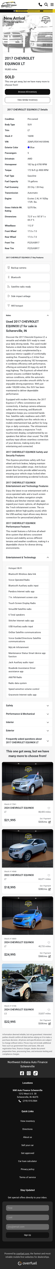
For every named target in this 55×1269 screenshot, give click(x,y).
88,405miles (44, 812)
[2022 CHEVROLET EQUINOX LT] (27, 848)
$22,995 (10, 1022)
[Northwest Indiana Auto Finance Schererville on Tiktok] (34, 1073)
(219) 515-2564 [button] (30, 1101)
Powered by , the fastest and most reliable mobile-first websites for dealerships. (27, 1255)
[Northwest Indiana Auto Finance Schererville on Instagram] (27, 1073)
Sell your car (27, 1145)
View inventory (27, 1121)
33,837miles (44, 1013)
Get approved (27, 1153)
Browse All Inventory (27, 92)
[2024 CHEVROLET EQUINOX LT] (27, 781)
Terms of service (27, 1177)
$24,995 (10, 954)
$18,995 (10, 887)
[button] (40, 4)
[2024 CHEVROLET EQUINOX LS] (27, 983)
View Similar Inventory (27, 100)
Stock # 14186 (10, 1006)
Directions (27, 1129)
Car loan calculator (27, 1161)
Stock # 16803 (10, 939)
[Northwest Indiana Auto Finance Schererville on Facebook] (20, 1073)
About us (27, 1137)
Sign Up (27, 1235)
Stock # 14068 (10, 871)
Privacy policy (27, 1169)
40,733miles (44, 946)
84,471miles (44, 879)
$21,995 (10, 820)
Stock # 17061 (10, 804)
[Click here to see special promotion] (27, 11)
